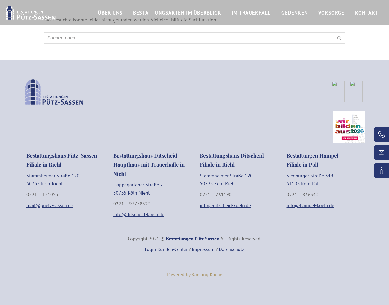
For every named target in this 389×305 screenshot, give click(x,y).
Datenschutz (231, 249)
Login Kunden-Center (166, 249)
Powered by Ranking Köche (194, 274)
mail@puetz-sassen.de (49, 205)
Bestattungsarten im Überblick (177, 13)
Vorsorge (331, 13)
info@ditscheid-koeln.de (138, 214)
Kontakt (366, 13)
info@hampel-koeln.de (310, 205)
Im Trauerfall (251, 13)
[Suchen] (339, 38)
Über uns (110, 13)
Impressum (203, 249)
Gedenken (294, 13)
